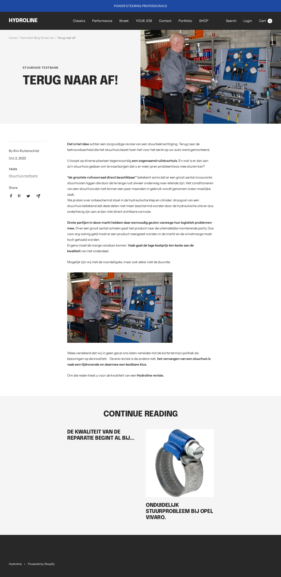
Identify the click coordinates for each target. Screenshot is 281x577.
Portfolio (185, 21)
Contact (165, 21)
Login (247, 21)
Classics (79, 21)
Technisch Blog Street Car (37, 37)
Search (231, 21)
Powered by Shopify (41, 564)
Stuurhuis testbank (41, 67)
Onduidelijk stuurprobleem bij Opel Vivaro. (179, 511)
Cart (265, 21)
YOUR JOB (144, 21)
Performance (102, 21)
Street (124, 21)
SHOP (203, 21)
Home (13, 37)
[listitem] (11, 196)
